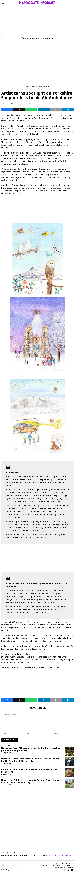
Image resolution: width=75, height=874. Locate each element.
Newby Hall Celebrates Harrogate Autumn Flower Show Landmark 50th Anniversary (30, 781)
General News (21, 104)
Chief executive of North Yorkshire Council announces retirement (29, 770)
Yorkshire (30, 104)
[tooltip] (7, 109)
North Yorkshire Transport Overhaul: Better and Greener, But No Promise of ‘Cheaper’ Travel (31, 759)
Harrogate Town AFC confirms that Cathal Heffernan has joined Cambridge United (30, 749)
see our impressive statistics (60, 855)
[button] (23, 865)
